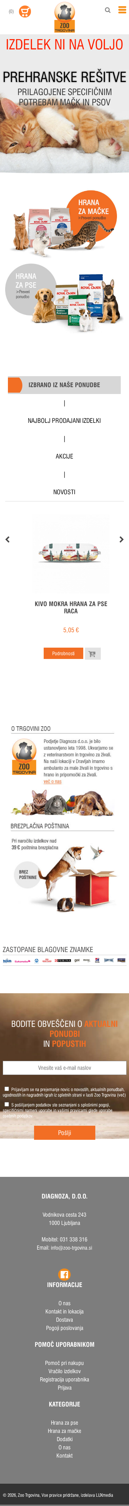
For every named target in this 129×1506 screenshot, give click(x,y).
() (11, 11)
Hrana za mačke (64, 1431)
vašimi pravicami (72, 1110)
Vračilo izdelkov (65, 1371)
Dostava (64, 1320)
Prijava (65, 1388)
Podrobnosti (63, 653)
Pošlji (64, 1132)
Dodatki (65, 1439)
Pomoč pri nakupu (64, 1363)
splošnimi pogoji (95, 1105)
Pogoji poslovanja (64, 1328)
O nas (64, 1303)
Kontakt (64, 1455)
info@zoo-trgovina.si (71, 1248)
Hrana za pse (64, 1423)
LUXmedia (104, 1495)
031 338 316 (73, 1239)
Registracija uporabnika (64, 1379)
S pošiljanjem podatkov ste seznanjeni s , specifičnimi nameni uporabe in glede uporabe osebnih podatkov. (57, 1110)
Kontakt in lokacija (64, 1311)
